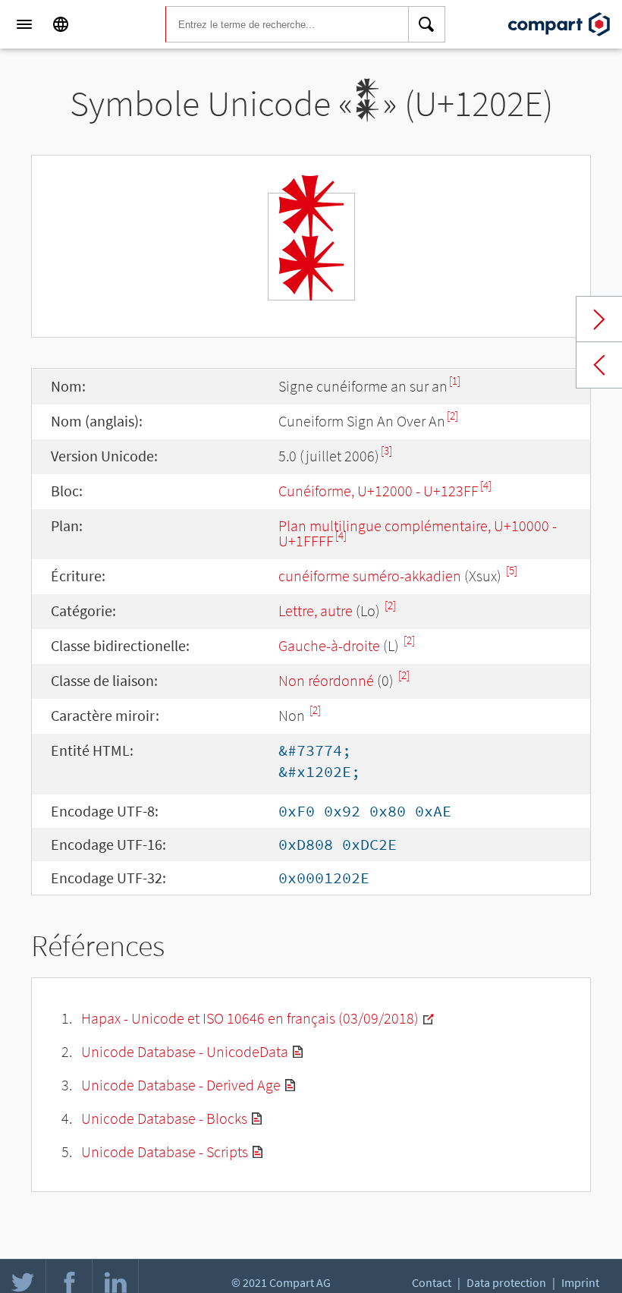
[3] (386, 450)
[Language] (60, 24)
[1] (454, 380)
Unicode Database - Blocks (164, 1118)
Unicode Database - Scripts (164, 1151)
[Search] (427, 24)
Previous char (599, 365)
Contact (431, 1282)
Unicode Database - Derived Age (181, 1084)
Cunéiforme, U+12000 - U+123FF (378, 490)
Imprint (580, 1282)
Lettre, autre (315, 610)
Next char (599, 319)
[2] (452, 415)
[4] (486, 485)
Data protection (506, 1282)
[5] (511, 570)
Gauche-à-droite (329, 645)
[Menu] (24, 24)
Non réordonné (326, 680)
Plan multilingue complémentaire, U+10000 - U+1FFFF (417, 533)
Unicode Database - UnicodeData (184, 1051)
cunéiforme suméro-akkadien (369, 575)
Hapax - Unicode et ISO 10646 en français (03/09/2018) (250, 1017)
